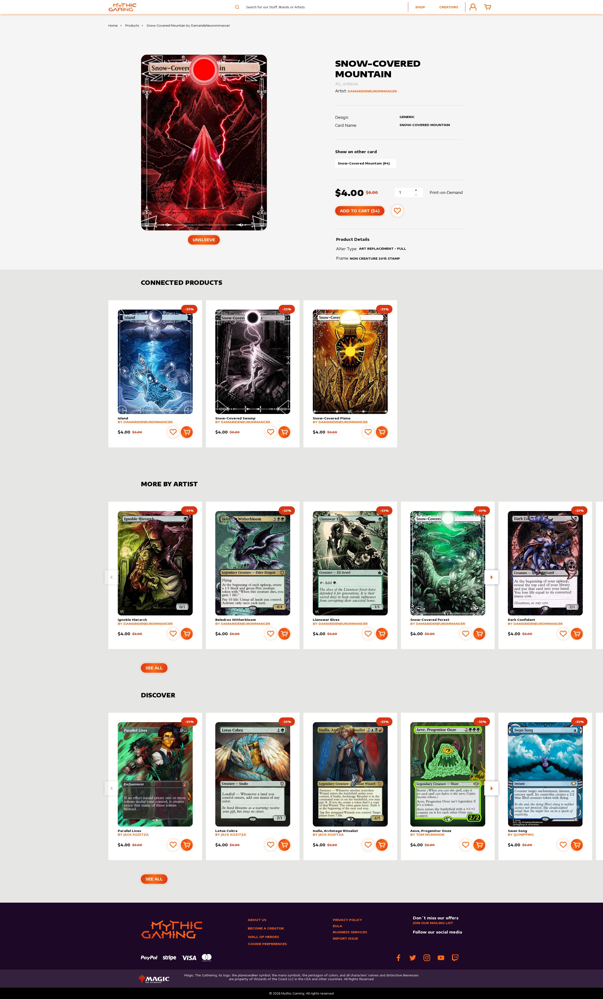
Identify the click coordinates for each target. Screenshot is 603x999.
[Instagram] (427, 958)
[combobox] (272, 7)
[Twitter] (413, 958)
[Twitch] (455, 958)
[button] (491, 577)
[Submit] (236, 7)
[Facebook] (398, 958)
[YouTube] (441, 958)
